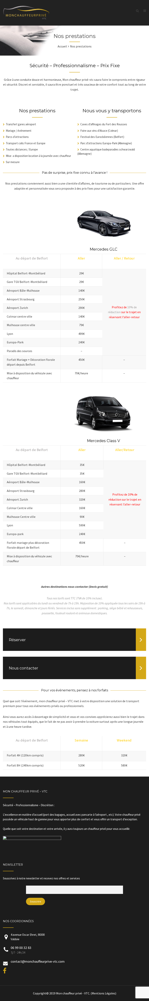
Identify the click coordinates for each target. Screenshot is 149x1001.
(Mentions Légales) (103, 993)
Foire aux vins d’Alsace (94, 130)
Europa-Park (109, 143)
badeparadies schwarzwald (118, 149)
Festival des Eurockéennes (96, 137)
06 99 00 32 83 (21, 947)
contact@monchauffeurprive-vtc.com (38, 961)
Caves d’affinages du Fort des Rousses (103, 124)
